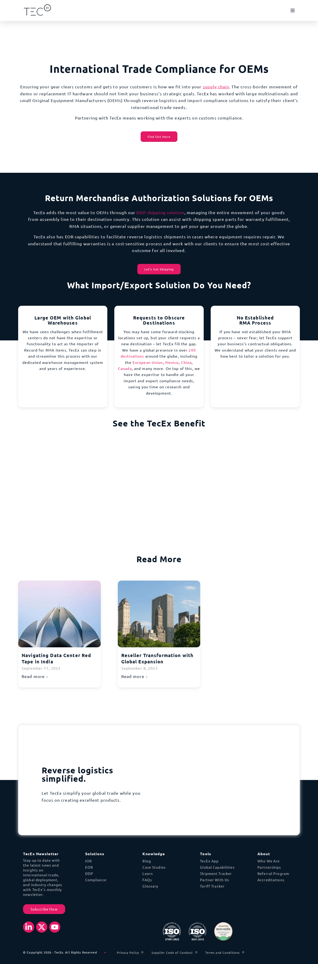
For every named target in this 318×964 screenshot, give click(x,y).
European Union (148, 362)
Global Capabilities (217, 867)
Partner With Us (214, 880)
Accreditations (270, 880)
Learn (147, 873)
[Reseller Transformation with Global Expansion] (159, 614)
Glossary (150, 886)
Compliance (95, 880)
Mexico (172, 362)
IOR (88, 861)
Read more (33, 676)
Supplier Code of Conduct (172, 952)
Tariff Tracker (212, 886)
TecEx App (209, 861)
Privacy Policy (128, 952)
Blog (146, 861)
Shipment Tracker (216, 873)
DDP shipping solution (160, 212)
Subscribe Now (44, 909)
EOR (89, 867)
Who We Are (268, 861)
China (186, 362)
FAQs (147, 880)
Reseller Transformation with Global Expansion (157, 658)
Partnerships (269, 867)
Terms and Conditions (222, 952)
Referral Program (273, 873)
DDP (89, 873)
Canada (125, 368)
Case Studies (154, 867)
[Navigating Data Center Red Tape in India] (59, 614)
